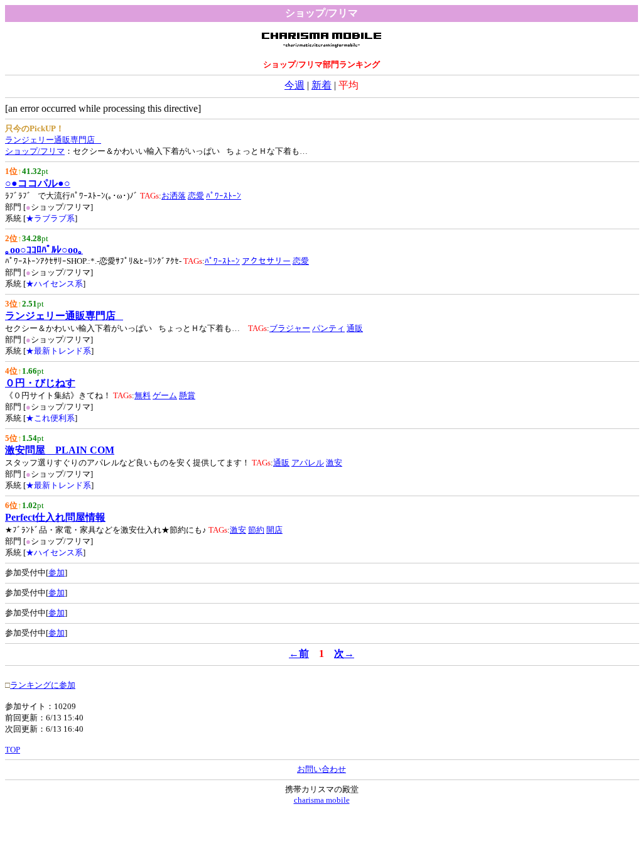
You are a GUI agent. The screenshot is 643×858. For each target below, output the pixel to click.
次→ (344, 653)
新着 (321, 85)
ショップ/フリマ (35, 151)
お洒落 (173, 195)
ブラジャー (289, 328)
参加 (56, 572)
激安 (334, 462)
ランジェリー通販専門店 (53, 139)
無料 (142, 395)
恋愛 (196, 195)
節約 (256, 530)
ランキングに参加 (42, 685)
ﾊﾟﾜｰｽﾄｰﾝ (223, 195)
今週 (294, 85)
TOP (12, 749)
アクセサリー (266, 261)
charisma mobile (322, 800)
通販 (355, 328)
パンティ (328, 328)
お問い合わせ (321, 769)
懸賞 (187, 395)
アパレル (307, 462)
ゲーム (165, 395)
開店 (274, 530)
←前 (299, 653)
